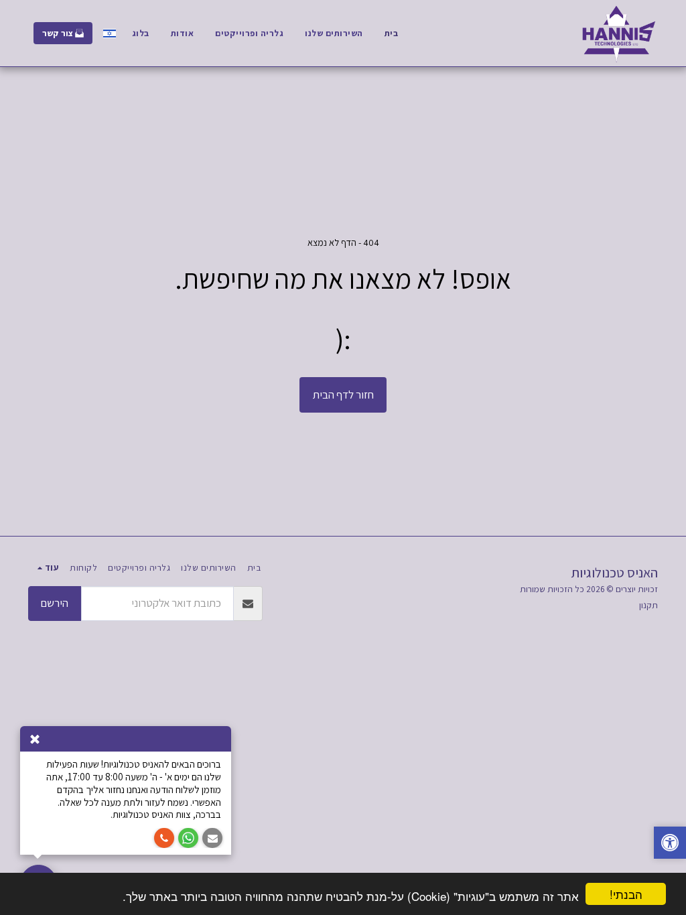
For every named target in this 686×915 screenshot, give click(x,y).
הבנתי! (626, 894)
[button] (670, 844)
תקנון (648, 605)
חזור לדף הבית (343, 394)
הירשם (54, 602)
